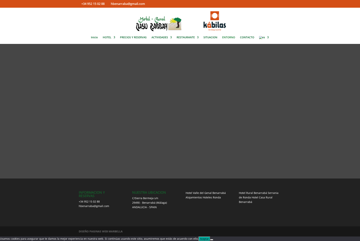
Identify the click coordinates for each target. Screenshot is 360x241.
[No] (211, 239)
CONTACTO (247, 37)
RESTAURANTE (186, 37)
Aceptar (204, 238)
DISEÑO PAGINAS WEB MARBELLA (101, 231)
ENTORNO (228, 37)
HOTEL (107, 37)
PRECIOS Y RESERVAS (133, 37)
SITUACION (210, 37)
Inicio (94, 37)
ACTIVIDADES (160, 37)
